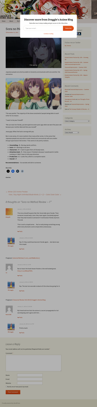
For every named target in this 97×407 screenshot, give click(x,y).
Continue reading (48, 33)
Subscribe (68, 28)
